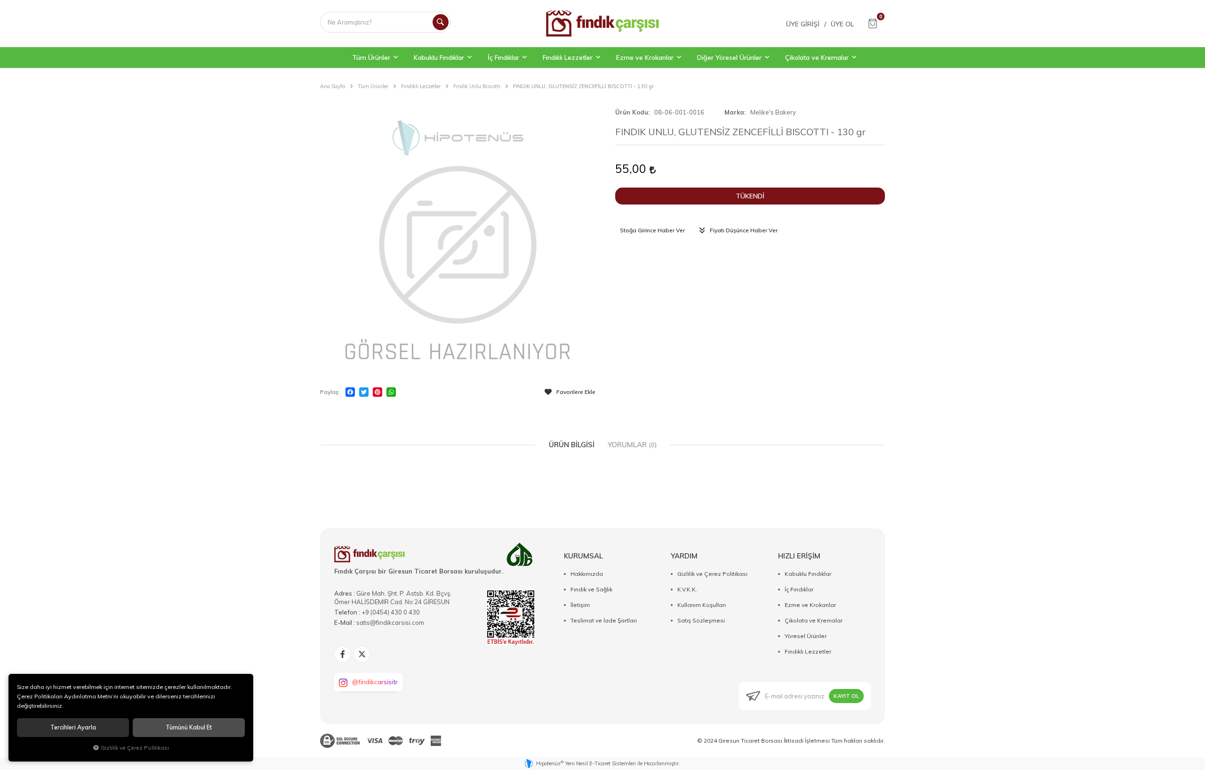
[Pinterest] (377, 392)
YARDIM (684, 555)
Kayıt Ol (846, 695)
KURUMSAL (583, 555)
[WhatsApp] (391, 392)
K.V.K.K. (687, 589)
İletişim (580, 604)
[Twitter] (364, 392)
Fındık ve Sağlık (591, 589)
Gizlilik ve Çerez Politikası (712, 573)
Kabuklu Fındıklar (808, 573)
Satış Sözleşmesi (701, 620)
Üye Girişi (802, 24)
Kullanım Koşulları (701, 604)
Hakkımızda (586, 573)
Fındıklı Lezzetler (808, 651)
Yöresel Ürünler (806, 635)
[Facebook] (350, 392)
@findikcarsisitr (375, 682)
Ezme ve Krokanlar (810, 604)
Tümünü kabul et (189, 727)
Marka (734, 112)
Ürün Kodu (631, 112)
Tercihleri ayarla (73, 727)
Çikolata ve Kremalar (814, 620)
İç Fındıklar (799, 589)
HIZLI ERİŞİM (799, 555)
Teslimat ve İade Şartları (603, 620)
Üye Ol (842, 24)
